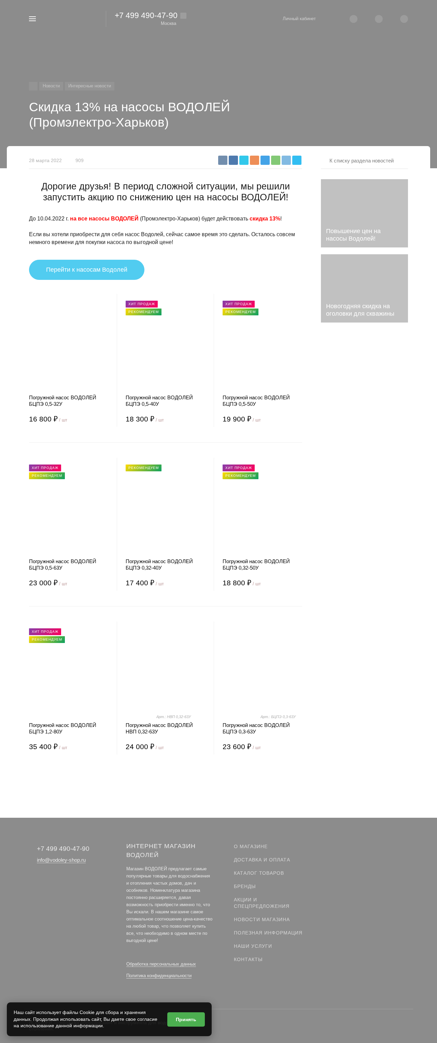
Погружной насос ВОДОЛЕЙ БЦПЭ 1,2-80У (62, 728)
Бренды (245, 886)
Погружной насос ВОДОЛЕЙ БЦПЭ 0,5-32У (62, 401)
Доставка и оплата (262, 859)
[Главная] (33, 86)
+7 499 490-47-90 (146, 15)
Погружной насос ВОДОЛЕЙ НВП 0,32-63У (159, 728)
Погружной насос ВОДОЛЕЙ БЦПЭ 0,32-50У (256, 564)
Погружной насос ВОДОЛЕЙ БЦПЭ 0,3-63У (256, 728)
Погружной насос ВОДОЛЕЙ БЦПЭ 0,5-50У (256, 401)
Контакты (248, 959)
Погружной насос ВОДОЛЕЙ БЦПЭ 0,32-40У (159, 564)
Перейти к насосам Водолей (86, 269)
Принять (186, 1019)
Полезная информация (268, 932)
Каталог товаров (259, 873)
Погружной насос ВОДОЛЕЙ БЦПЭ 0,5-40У (159, 401)
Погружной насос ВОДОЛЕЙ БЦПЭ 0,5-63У (62, 564)
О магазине (251, 846)
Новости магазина (262, 919)
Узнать (364, 393)
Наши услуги (253, 946)
